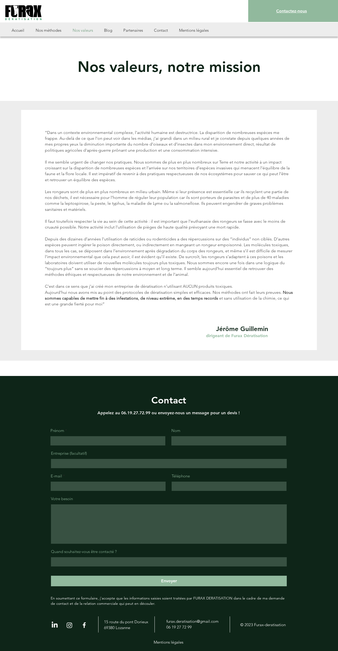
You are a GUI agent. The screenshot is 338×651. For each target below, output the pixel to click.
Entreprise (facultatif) (69, 453)
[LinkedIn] (54, 625)
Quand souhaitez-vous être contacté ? (84, 552)
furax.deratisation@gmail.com (192, 621)
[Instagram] (69, 625)
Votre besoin (62, 499)
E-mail (56, 476)
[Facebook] (84, 625)
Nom (175, 431)
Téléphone (181, 476)
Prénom (57, 431)
